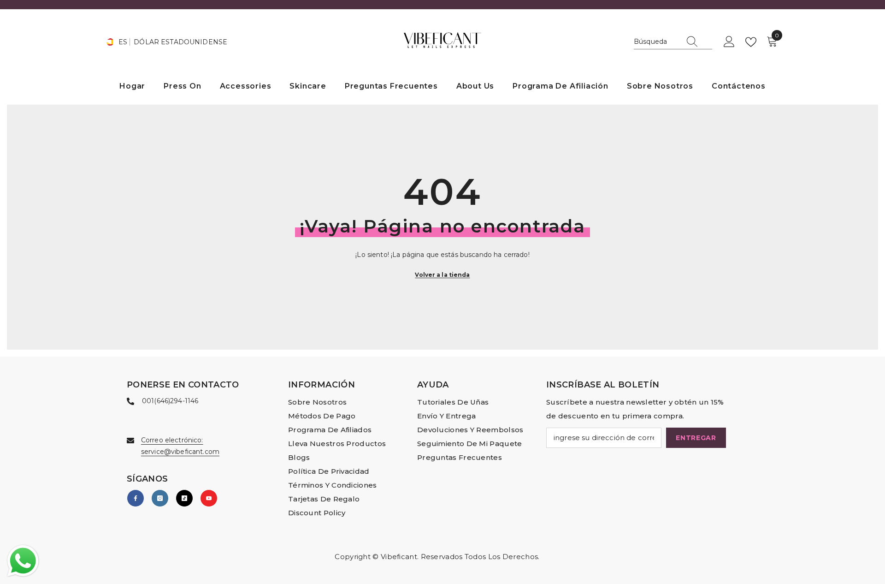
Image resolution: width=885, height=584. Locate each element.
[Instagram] (160, 498)
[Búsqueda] (673, 42)
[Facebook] (135, 498)
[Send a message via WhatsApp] (23, 560)
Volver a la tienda (442, 274)
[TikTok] (184, 498)
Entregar (696, 438)
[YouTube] (209, 498)
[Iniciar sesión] (729, 42)
